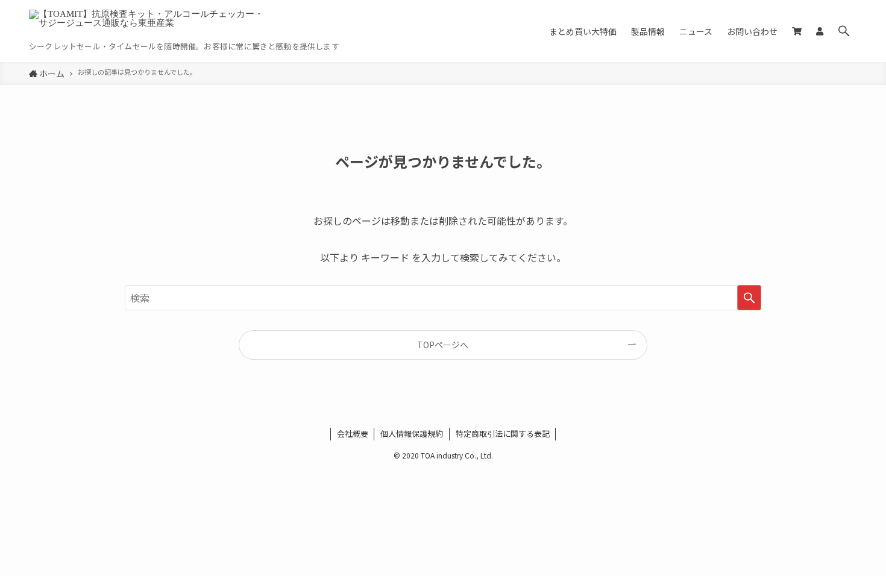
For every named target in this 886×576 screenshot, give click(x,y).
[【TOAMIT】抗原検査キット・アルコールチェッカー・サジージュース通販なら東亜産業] (149, 25)
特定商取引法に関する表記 (503, 433)
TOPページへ (442, 345)
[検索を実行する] (749, 297)
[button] (844, 31)
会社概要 (352, 433)
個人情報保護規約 (411, 433)
